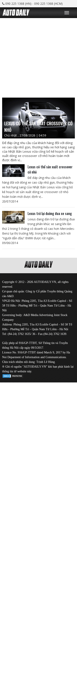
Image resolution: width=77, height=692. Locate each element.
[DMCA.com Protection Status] (13, 375)
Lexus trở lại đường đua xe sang (50, 213)
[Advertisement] (38, 56)
